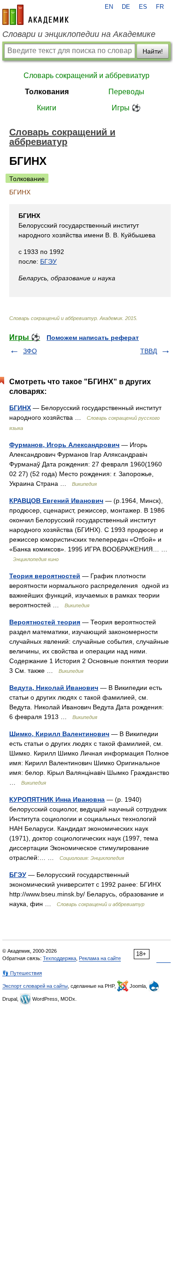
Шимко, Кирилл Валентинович (59, 734)
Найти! (153, 51)
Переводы (126, 92)
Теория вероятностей (44, 576)
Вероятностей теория (44, 622)
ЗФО (30, 351)
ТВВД (148, 351)
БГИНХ (20, 407)
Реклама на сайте (100, 958)
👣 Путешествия (22, 973)
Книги (46, 108)
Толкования (47, 92)
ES (143, 7)
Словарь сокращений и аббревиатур (86, 75)
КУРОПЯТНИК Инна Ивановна (57, 799)
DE (126, 7)
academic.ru (35, 15)
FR (160, 7)
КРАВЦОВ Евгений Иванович (56, 500)
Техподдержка (59, 958)
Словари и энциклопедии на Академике (78, 34)
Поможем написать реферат (93, 337)
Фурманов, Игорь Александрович (64, 444)
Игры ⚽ (126, 108)
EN (109, 7)
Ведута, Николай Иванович (53, 687)
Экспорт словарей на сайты (35, 986)
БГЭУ (48, 261)
